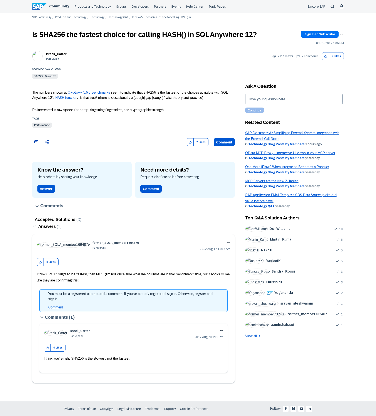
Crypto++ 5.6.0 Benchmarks (89, 92)
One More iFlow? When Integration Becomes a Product (287, 167)
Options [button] (341, 35)
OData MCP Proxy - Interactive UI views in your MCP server (290, 153)
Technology (97, 17)
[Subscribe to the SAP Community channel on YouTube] (301, 408)
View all (251, 336)
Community (59, 6)
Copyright (107, 409)
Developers (140, 6)
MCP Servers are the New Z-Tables (272, 181)
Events (176, 6)
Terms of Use (87, 409)
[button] (325, 56)
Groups (121, 6)
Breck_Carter (56, 54)
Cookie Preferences (194, 409)
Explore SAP (316, 6)
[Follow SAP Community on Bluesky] (293, 408)
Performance (42, 125)
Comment (224, 142)
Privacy (69, 409)
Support (170, 409)
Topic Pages (217, 6)
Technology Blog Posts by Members (276, 144)
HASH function (66, 97)
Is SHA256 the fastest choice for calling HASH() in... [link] (162, 17)
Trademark (152, 409)
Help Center (194, 6)
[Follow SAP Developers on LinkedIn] (309, 408)
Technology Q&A (118, 17)
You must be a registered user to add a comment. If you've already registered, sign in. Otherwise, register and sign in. (130, 296)
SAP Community (41, 17)
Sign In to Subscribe (319, 34)
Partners (160, 6)
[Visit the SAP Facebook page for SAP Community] (285, 408)
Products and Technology (93, 6)
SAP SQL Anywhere (45, 76)
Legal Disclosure (129, 409)
